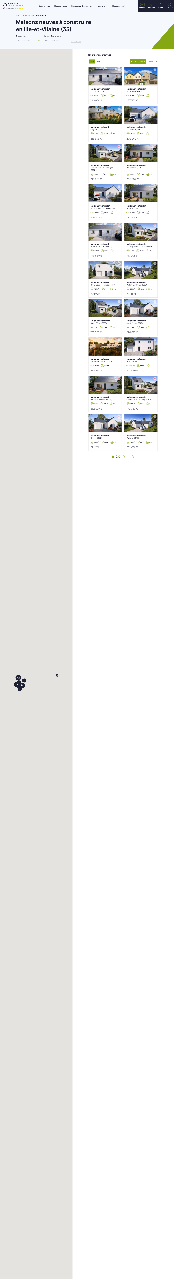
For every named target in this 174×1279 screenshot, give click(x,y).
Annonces (25, 15)
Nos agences (118, 6)
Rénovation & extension (81, 6)
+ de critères (76, 42)
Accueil (18, 15)
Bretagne (31, 15)
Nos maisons (44, 6)
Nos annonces (60, 6)
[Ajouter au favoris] (119, 69)
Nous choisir (102, 6)
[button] (57, 675)
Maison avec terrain (100, 89)
